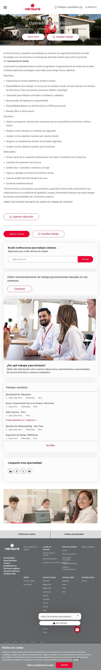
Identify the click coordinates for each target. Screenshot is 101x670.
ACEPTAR (64, 665)
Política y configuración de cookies (40, 665)
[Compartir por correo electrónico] (29, 471)
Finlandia (46, 599)
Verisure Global (29, 581)
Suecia (84, 581)
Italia (44, 610)
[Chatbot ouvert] (77, 629)
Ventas (64, 550)
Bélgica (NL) (47, 588)
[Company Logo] (31, 7)
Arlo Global (28, 585)
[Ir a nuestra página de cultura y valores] (50, 338)
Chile (64, 588)
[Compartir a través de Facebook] (16, 471)
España (45, 596)
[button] (33, 37)
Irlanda (45, 607)
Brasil (64, 585)
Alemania (46, 581)
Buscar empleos (88, 547)
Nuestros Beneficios (50, 559)
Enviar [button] (85, 259)
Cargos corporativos (69, 563)
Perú (63, 592)
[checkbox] (63, 37)
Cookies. (76, 660)
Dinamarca (47, 592)
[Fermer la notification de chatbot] (78, 615)
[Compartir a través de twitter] (23, 471)
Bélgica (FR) (47, 585)
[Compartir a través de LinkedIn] (10, 471)
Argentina (65, 581)
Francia (45, 603)
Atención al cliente (69, 554)
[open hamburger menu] (5, 7)
